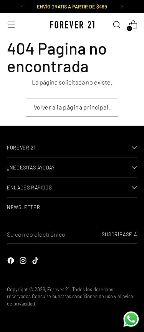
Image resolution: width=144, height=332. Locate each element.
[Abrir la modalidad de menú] (11, 25)
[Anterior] (22, 6)
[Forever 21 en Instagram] (23, 262)
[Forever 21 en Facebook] (11, 262)
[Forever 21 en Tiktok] (36, 262)
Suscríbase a (119, 234)
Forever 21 (58, 289)
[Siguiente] (121, 6)
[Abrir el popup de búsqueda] (116, 25)
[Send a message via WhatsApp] (131, 319)
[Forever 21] (72, 25)
